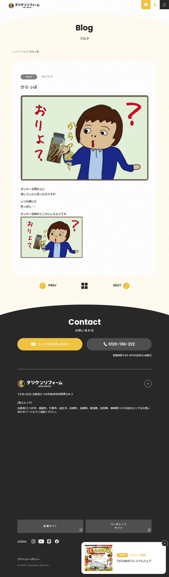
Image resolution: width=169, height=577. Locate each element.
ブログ (28, 77)
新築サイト (50, 526)
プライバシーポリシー (28, 559)
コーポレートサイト (118, 526)
